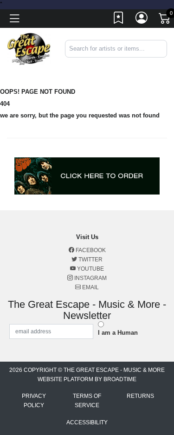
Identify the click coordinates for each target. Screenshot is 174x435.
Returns (140, 396)
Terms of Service (87, 401)
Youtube (90, 269)
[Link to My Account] (141, 20)
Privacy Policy (34, 401)
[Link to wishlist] (118, 20)
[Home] (29, 48)
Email (90, 287)
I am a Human (118, 332)
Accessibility (87, 422)
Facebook (90, 250)
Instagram (90, 278)
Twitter (90, 259)
